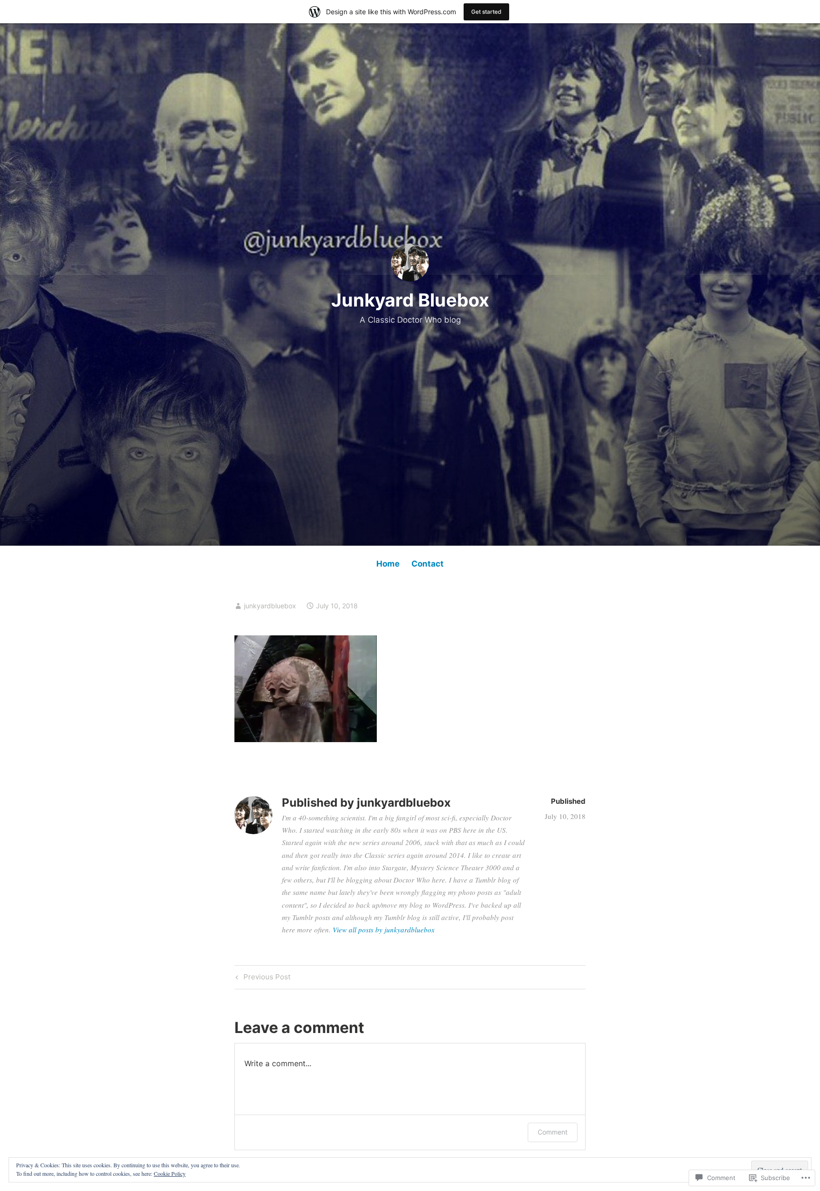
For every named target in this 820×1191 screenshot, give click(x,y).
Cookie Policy (170, 1173)
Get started (486, 11)
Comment (553, 1132)
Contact (427, 563)
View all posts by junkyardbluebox (384, 929)
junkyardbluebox (270, 606)
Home (388, 563)
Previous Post (261, 978)
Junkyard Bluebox (410, 300)
